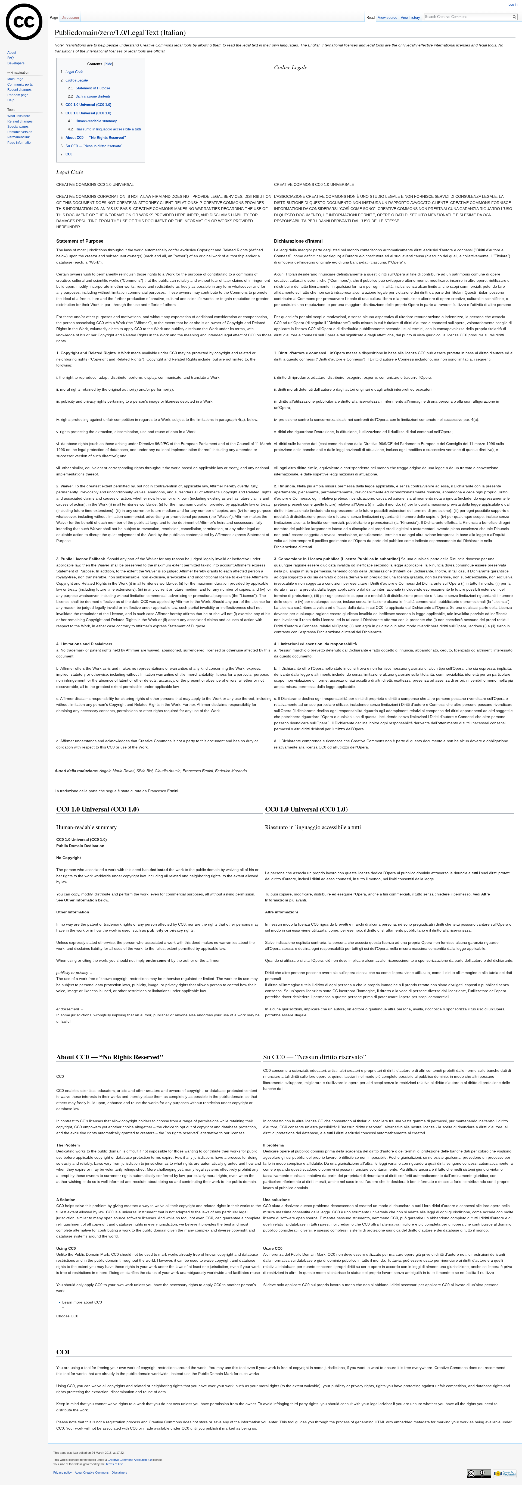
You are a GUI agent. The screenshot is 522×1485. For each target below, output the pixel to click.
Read (370, 17)
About (11, 53)
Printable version (19, 132)
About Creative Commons (92, 1472)
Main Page (15, 79)
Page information (20, 143)
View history (410, 17)
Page (54, 17)
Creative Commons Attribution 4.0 (130, 1459)
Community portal (20, 84)
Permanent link (18, 137)
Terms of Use (114, 1464)
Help (10, 100)
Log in (513, 5)
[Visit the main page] (24, 21)
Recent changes (19, 90)
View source (387, 17)
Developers (15, 63)
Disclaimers (119, 1472)
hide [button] (108, 64)
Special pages (18, 127)
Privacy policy (62, 1472)
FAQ (10, 58)
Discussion (70, 17)
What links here (18, 116)
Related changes (20, 121)
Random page (18, 95)
